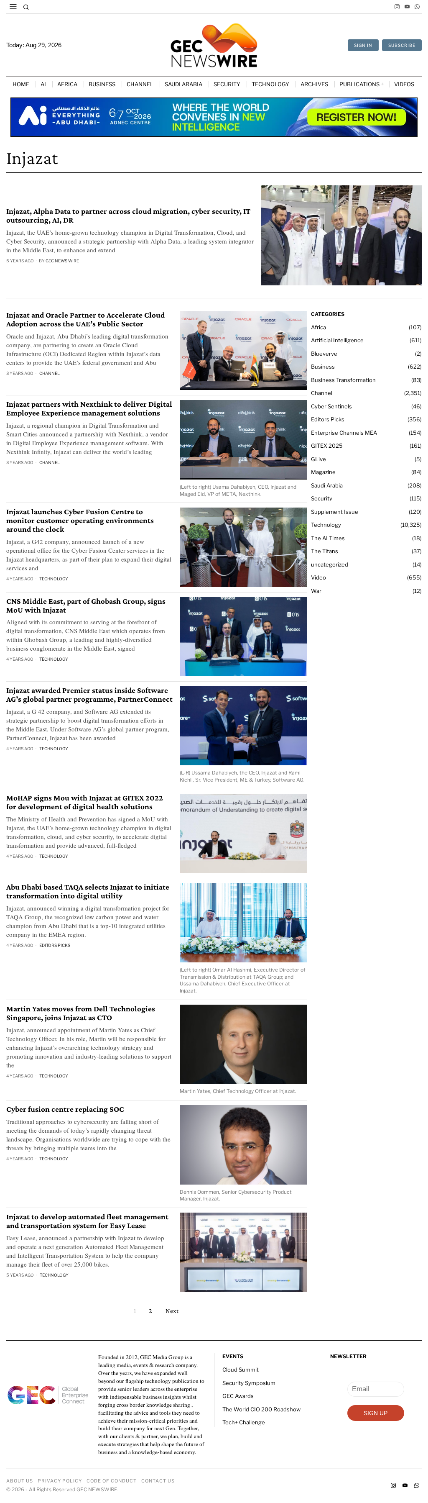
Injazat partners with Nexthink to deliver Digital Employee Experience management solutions (89, 408)
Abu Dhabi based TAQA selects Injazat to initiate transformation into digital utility (87, 891)
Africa (318, 327)
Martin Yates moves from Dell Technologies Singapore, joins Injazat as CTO (80, 1013)
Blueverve (324, 353)
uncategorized (329, 564)
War (316, 590)
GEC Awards (238, 1396)
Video (318, 577)
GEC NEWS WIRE (62, 260)
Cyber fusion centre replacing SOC (65, 1109)
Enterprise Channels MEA (344, 432)
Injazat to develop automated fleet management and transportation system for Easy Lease (87, 1221)
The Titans (324, 551)
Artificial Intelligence (337, 340)
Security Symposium (248, 1383)
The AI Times (328, 538)
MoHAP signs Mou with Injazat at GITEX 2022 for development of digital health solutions (84, 802)
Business (323, 366)
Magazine (323, 472)
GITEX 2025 (327, 445)
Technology (53, 578)
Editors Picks (54, 945)
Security (321, 498)
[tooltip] (397, 6)
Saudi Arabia (327, 485)
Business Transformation (343, 380)
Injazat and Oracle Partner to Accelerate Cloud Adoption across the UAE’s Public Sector (85, 319)
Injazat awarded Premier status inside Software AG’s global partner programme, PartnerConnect (89, 694)
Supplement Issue (334, 511)
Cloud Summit (240, 1369)
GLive (318, 459)
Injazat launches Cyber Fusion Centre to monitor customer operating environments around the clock (80, 520)
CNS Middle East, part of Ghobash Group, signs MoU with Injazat (86, 605)
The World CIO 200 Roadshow (261, 1409)
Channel (49, 373)
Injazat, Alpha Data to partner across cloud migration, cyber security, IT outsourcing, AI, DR (128, 215)
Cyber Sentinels (331, 406)
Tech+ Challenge (243, 1422)
